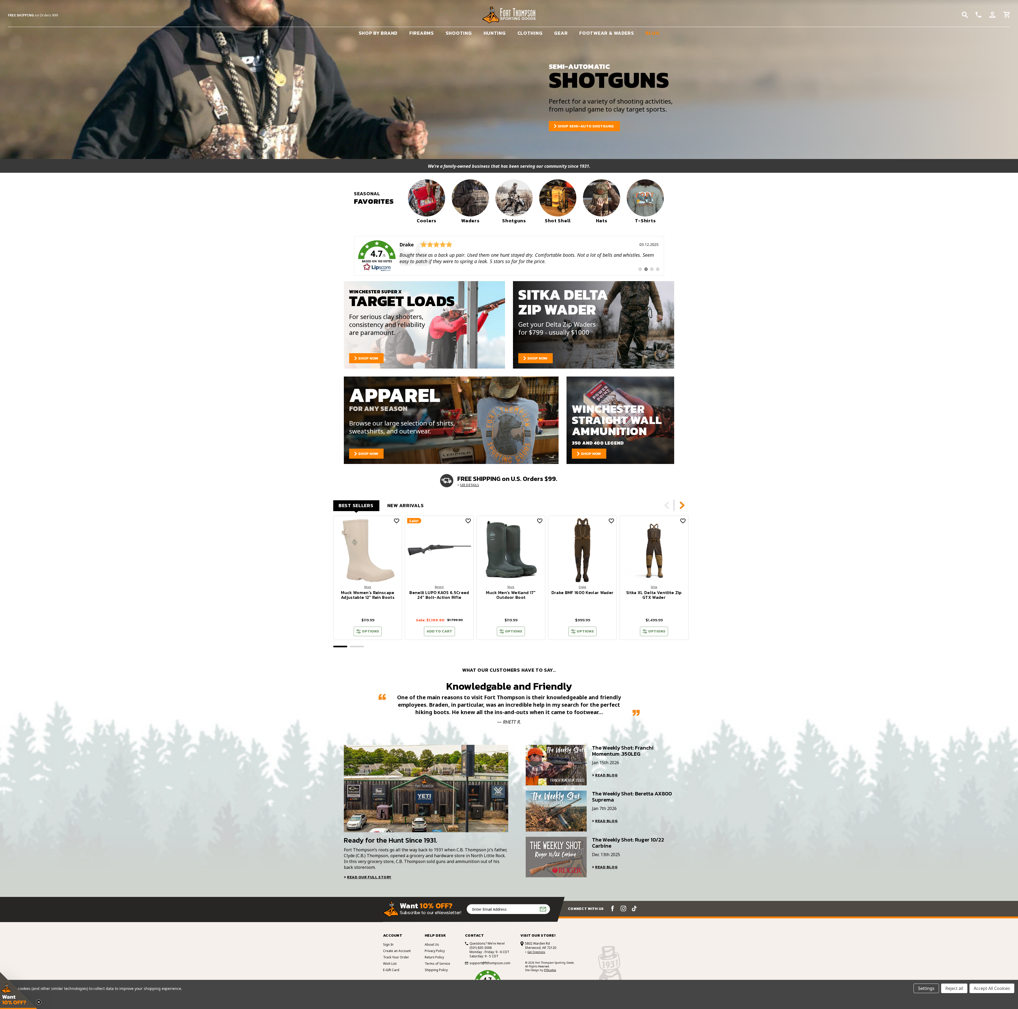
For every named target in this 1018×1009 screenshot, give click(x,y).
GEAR (561, 33)
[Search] (965, 15)
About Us (432, 944)
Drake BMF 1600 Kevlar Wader (582, 592)
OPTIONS (370, 631)
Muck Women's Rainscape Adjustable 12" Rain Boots (367, 595)
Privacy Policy (435, 951)
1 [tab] (340, 646)
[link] (509, 256)
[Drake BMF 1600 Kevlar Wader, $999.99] (582, 550)
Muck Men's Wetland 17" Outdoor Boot (511, 595)
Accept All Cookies (992, 988)
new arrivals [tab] (405, 505)
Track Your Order (396, 957)
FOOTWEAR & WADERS (606, 33)
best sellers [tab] (356, 505)
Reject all (954, 988)
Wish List (390, 963)
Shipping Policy (436, 970)
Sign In (388, 944)
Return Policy (434, 957)
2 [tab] (357, 646)
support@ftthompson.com (489, 963)
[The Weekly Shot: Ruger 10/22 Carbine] (556, 857)
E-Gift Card (391, 970)
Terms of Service (437, 963)
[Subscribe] (543, 909)
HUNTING (495, 33)
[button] (18, 990)
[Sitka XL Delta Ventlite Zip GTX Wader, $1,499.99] (654, 550)
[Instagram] (623, 908)
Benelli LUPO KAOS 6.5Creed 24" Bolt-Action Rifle (439, 595)
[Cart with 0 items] (1006, 15)
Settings (926, 988)
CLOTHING (530, 33)
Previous (666, 505)
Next (682, 505)
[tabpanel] (367, 578)
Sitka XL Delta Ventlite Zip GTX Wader (654, 595)
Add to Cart (439, 631)
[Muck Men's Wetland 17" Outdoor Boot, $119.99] (511, 550)
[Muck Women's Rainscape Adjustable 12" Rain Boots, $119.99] (368, 550)
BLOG (652, 33)
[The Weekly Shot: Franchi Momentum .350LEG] (556, 765)
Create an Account (397, 951)
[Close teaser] (38, 1002)
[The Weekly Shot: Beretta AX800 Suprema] (556, 811)
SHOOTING (459, 33)
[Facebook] (612, 908)
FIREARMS (421, 33)
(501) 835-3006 (480, 947)
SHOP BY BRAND (378, 33)
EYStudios (550, 970)
